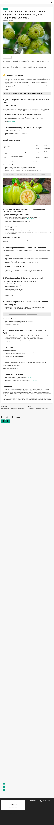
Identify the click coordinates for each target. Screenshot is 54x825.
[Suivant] (7, 421)
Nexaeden (6, 20)
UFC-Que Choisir (11, 121)
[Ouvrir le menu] (51, 2)
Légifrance (32, 62)
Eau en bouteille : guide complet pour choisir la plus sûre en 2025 (13, 408)
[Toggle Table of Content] (10, 57)
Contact (40, 801)
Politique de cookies (45, 800)
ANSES (39, 68)
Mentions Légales (34, 800)
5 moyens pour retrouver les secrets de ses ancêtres (37, 407)
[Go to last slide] (3, 421)
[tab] (4, 783)
